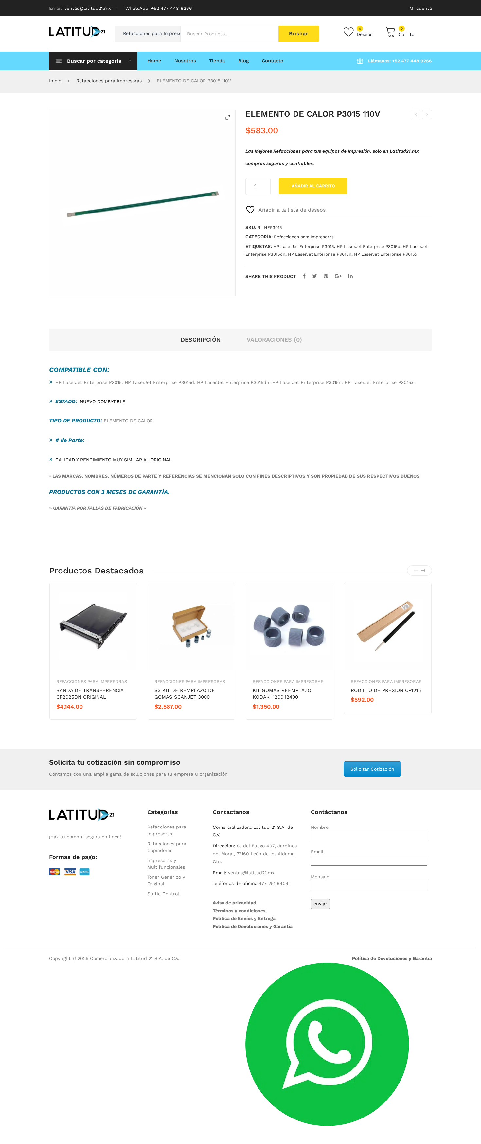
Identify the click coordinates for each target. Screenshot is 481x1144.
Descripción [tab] (201, 339)
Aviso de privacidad (234, 902)
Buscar (299, 33)
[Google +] (338, 276)
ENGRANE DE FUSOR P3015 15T (427, 115)
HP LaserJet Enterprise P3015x (385, 254)
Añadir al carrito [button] (79, 717)
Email (317, 851)
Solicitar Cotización (372, 769)
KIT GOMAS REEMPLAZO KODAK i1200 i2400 (282, 693)
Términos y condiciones (239, 910)
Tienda (217, 61)
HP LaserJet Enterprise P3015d (368, 246)
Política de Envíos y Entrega (244, 918)
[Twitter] (314, 276)
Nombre (320, 827)
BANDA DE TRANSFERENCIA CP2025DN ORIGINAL (89, 693)
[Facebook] (304, 276)
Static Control (163, 893)
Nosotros (185, 61)
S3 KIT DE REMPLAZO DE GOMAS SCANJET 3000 (184, 693)
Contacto (272, 61)
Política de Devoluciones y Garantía (253, 926)
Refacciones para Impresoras (109, 80)
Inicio (55, 80)
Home (154, 61)
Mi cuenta (420, 8)
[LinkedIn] (350, 276)
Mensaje (320, 876)
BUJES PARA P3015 (415, 115)
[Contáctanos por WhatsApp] (327, 1044)
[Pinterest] (326, 276)
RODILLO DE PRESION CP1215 (386, 690)
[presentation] (416, 570)
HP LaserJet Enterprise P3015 (303, 246)
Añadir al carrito (313, 185)
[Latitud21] (77, 31)
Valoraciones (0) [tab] (274, 339)
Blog (243, 61)
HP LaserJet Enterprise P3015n (319, 254)
